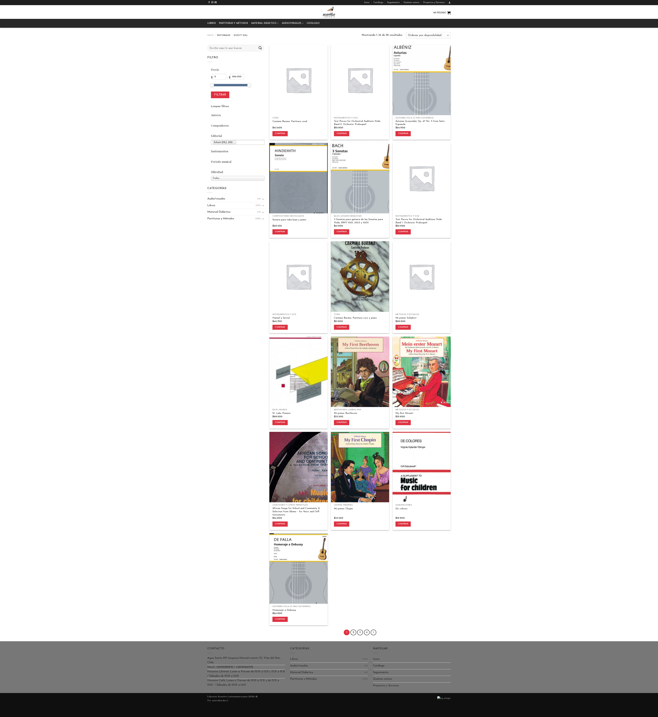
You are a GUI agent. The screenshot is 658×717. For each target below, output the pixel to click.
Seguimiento (393, 2)
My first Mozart (404, 413)
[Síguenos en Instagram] (212, 2)
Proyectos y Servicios (434, 2)
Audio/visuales (291, 23)
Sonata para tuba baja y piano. (289, 219)
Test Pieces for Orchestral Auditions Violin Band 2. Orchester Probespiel (357, 123)
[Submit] (260, 48)
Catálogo (378, 2)
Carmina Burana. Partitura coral (289, 121)
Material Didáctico (264, 23)
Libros (211, 23)
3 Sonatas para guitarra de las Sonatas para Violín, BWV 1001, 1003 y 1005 (358, 221)
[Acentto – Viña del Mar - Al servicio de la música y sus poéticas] (329, 12)
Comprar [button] (280, 133)
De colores (401, 508)
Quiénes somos (411, 2)
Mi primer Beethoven (345, 413)
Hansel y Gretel (281, 318)
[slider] (212, 85)
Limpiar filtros (220, 106)
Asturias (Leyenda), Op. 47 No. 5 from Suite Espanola (420, 123)
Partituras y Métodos (233, 23)
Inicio (366, 2)
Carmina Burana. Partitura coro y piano (355, 318)
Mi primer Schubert (406, 318)
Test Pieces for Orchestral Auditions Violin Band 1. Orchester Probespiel (418, 221)
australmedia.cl (220, 700)
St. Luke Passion (281, 413)
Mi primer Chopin (343, 508)
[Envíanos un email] (216, 2)
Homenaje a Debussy (284, 610)
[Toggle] (263, 199)
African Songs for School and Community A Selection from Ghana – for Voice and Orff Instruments (296, 511)
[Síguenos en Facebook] (209, 2)
